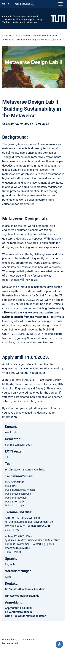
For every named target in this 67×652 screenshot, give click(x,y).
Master (26, 35)
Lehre (17, 35)
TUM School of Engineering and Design (22, 19)
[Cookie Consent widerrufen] (59, 644)
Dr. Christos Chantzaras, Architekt (25, 469)
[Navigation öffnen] (60, 4)
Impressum (29, 639)
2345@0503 (40, 525)
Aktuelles (6, 35)
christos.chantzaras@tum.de (22, 595)
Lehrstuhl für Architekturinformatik (20, 16)
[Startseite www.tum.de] (58, 18)
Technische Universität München (19, 22)
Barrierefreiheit (10, 643)
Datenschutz (9, 639)
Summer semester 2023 (45, 35)
